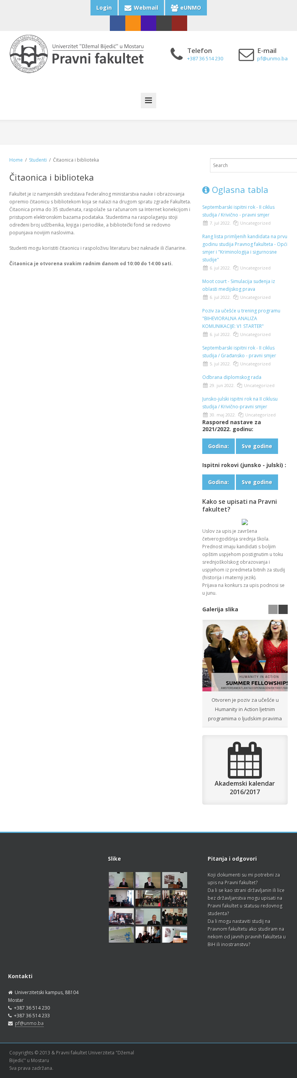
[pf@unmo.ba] (164, 23)
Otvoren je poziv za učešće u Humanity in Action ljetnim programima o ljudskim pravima (245, 709)
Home (16, 160)
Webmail (146, 7)
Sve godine (257, 446)
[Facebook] (117, 23)
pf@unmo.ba (29, 1023)
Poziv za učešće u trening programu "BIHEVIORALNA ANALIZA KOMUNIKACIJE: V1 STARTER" (241, 318)
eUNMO (190, 7)
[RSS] (133, 23)
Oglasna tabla (239, 189)
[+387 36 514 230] (148, 23)
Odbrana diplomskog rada (231, 377)
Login (104, 7)
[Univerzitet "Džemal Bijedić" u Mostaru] (179, 23)
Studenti (38, 160)
